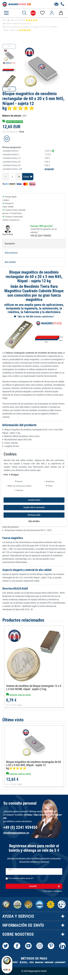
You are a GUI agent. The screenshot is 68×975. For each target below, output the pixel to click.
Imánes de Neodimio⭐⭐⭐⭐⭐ (23, 20)
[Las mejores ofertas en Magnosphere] (33, 13)
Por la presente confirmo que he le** (21, 878)
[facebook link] (17, 946)
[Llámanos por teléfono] (62, 4)
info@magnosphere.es (16, 832)
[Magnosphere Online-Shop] (16, 4)
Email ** (11, 870)
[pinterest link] (51, 946)
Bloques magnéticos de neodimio (18, 23)
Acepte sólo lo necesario (34, 507)
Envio (21, 131)
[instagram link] (39, 946)
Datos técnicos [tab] (11, 252)
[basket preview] (61, 13)
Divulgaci (15, 474)
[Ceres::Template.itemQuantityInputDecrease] (6, 176)
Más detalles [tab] (10, 262)
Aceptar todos (34, 500)
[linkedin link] (62, 946)
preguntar (49, 169)
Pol (6, 474)
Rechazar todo (34, 515)
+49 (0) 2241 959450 (40, 235)
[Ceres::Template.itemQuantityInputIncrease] (19, 176)
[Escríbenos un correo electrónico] (56, 4)
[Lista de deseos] (42, 13)
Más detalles (34, 521)
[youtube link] (28, 946)
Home (4, 20)
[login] (52, 13)
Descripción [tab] (10, 243)
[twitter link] (5, 946)
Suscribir (33, 886)
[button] (9, 89)
